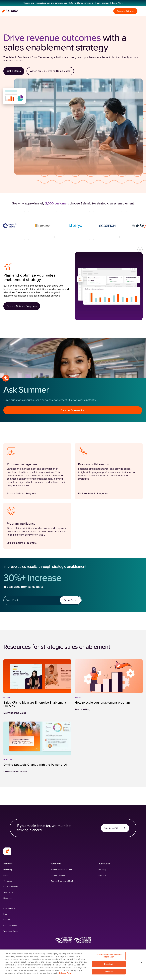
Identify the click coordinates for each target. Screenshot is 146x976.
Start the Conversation (72, 410)
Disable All (108, 964)
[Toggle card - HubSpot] (117, 237)
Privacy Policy (65, 973)
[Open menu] (142, 11)
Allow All (108, 971)
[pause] (140, 249)
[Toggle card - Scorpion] (85, 237)
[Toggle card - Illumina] (20, 237)
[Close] (141, 962)
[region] (73, 962)
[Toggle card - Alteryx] (52, 237)
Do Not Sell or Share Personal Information (109, 955)
